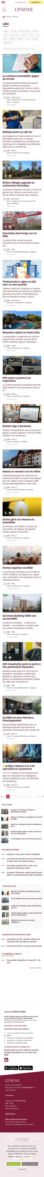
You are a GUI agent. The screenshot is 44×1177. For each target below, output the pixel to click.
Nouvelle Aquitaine (19, 490)
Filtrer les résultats (12, 17)
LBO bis (35, 31)
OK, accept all (13, 1164)
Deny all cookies (30, 1164)
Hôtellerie (15, 203)
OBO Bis (35, 39)
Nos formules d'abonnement (15, 1122)
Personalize (22, 1169)
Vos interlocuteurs (12, 1108)
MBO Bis (12, 39)
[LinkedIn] (6, 1061)
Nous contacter (10, 1106)
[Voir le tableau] (15, 610)
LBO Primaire (15, 35)
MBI (38, 35)
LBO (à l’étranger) (24, 31)
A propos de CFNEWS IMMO (15, 1101)
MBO (5, 39)
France (9, 100)
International (19, 303)
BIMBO (6, 31)
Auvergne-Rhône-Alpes (20, 252)
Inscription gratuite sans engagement (17, 1047)
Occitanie (16, 442)
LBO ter (24, 35)
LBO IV (6, 35)
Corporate (15, 102)
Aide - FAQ (9, 1103)
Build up (13, 31)
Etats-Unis (10, 303)
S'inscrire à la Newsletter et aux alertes (19, 1124)
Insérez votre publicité (13, 1085)
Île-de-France (17, 153)
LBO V (32, 35)
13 (38, 796)
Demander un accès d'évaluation (15, 1026)
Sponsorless (8, 43)
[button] (3, 9)
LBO (8, 97)
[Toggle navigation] (2, 2)
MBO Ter (21, 39)
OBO (28, 39)
